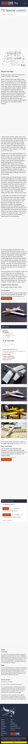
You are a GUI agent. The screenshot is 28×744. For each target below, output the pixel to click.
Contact (12, 730)
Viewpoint (4, 731)
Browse (3, 723)
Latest (2, 721)
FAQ (11, 721)
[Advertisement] (14, 31)
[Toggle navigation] (25, 3)
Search (3, 719)
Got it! (14, 742)
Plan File (5, 508)
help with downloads (7, 520)
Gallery (3, 724)
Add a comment (6, 459)
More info (22, 739)
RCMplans (8, 335)
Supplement (6, 515)
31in (4, 339)
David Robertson (8, 333)
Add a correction (6, 298)
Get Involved (13, 724)
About (12, 719)
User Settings (14, 726)
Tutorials (3, 726)
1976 (8, 337)
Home (3, 14)
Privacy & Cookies (15, 728)
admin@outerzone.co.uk (19, 443)
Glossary (12, 723)
